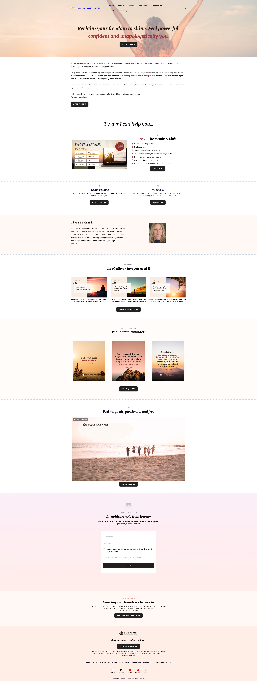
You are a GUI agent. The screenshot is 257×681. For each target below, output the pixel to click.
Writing (132, 6)
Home (111, 6)
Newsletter (157, 6)
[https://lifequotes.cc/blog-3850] (89, 361)
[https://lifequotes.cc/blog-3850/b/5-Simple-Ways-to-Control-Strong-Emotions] (89, 287)
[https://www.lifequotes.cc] (85, 8)
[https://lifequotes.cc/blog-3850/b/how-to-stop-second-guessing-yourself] (128, 287)
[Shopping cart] (185, 8)
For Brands (143, 6)
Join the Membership (118, 11)
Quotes (121, 6)
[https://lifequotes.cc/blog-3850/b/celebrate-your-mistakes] (168, 287)
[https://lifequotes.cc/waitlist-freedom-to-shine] (99, 154)
